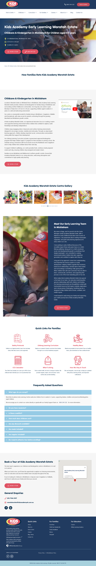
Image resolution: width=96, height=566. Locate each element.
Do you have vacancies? (17, 408)
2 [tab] (43, 206)
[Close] (85, 467)
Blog (71, 12)
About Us (63, 12)
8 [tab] (52, 206)
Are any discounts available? (19, 424)
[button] (4, 198)
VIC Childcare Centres (12, 66)
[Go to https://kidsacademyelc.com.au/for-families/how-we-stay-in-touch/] (78, 365)
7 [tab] (51, 206)
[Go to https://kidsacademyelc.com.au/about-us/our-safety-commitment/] (18, 342)
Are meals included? (16, 429)
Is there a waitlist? (15, 413)
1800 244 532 (63, 402)
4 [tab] (46, 206)
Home (5, 66)
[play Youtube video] (75, 109)
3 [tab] (45, 206)
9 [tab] (54, 206)
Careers (53, 12)
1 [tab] (42, 206)
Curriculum (32, 12)
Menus (51, 532)
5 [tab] (48, 206)
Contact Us (79, 12)
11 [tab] (57, 206)
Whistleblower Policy (51, 553)
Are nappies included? (17, 434)
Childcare (21, 12)
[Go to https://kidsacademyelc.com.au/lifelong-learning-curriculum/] (48, 342)
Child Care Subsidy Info (55, 527)
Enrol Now (52, 524)
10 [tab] (55, 206)
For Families (43, 12)
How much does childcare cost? (20, 419)
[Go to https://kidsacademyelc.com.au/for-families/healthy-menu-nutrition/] (78, 342)
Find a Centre (10, 12)
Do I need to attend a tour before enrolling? (24, 440)
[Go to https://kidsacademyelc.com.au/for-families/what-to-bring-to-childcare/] (48, 365)
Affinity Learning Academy (77, 527)
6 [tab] (49, 206)
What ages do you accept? (18, 392)
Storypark (52, 534)
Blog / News (31, 534)
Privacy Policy (41, 553)
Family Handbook (54, 529)
